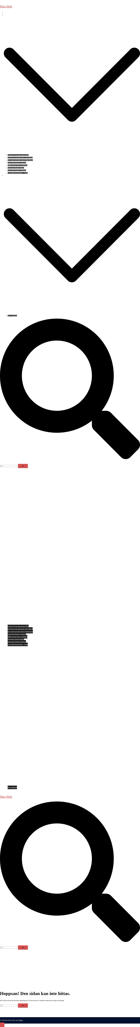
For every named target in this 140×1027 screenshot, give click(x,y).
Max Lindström (12, 315)
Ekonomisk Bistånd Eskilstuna (17, 170)
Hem (5, 12)
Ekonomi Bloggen (9, 15)
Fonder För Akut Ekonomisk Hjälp (18, 155)
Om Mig (6, 175)
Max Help (6, 6)
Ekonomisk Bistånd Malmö (16, 168)
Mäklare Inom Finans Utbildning (17, 165)
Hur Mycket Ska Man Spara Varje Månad (20, 157)
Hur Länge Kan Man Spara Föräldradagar (20, 160)
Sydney (20, 1020)
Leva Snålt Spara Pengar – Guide (18, 173)
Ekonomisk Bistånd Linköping (17, 163)
